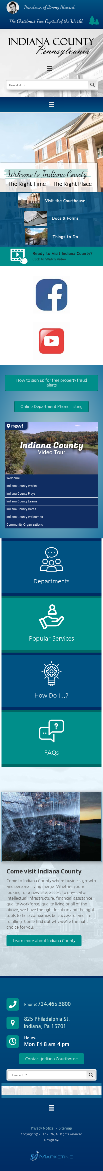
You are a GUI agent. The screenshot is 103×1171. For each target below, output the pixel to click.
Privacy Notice (42, 1128)
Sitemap (65, 1128)
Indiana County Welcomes (24, 517)
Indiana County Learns (22, 501)
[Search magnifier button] (92, 84)
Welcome (13, 478)
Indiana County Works (21, 486)
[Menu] (51, 104)
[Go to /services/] (52, 624)
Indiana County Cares (21, 509)
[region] (51, 189)
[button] (19, 256)
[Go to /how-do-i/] (52, 681)
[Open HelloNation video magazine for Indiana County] (16, 426)
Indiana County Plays (21, 493)
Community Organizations (24, 524)
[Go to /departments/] (52, 567)
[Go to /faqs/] (52, 738)
